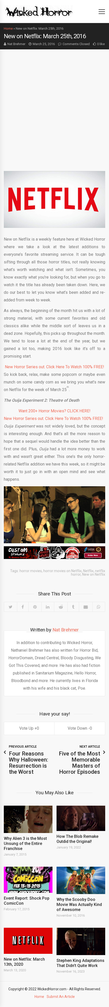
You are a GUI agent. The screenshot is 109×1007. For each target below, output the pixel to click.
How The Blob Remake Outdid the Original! (77, 839)
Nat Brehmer (16, 44)
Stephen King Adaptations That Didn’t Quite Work (80, 963)
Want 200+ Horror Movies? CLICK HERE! (54, 411)
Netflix (88, 571)
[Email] (85, 607)
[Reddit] (60, 607)
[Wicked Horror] (39, 11)
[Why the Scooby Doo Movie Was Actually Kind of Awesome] (81, 880)
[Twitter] (10, 607)
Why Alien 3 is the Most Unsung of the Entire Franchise (25, 843)
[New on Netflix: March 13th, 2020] (28, 941)
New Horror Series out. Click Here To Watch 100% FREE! (54, 366)
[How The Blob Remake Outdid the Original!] (81, 818)
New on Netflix (93, 574)
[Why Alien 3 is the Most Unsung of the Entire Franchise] (28, 819)
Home (8, 28)
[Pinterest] (34, 607)
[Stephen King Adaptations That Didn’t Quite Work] (81, 941)
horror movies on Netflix (62, 571)
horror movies (31, 571)
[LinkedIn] (47, 607)
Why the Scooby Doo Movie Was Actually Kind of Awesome (79, 904)
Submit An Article (61, 996)
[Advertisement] (54, 106)
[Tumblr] (73, 607)
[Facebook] (23, 607)
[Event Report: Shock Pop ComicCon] (28, 880)
